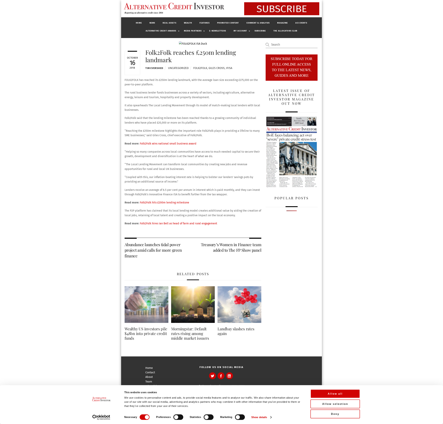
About (149, 377)
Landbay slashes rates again (236, 331)
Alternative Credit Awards (161, 31)
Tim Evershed (154, 68)
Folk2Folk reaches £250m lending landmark (190, 56)
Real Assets (169, 23)
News (152, 23)
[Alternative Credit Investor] (173, 6)
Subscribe (260, 31)
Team (148, 381)
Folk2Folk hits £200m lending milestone (164, 202)
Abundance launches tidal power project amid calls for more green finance (153, 250)
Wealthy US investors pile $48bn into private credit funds (146, 333)
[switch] (178, 417)
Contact (150, 372)
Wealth (188, 23)
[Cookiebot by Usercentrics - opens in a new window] (101, 417)
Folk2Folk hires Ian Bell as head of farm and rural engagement (179, 223)
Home (139, 23)
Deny (335, 413)
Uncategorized (178, 68)
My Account (240, 31)
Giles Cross (217, 68)
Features (205, 23)
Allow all (335, 393)
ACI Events (301, 23)
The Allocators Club (285, 31)
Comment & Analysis (258, 23)
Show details (259, 417)
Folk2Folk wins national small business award (168, 143)
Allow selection (335, 403)
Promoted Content (228, 23)
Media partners (193, 31)
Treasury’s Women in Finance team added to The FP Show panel (231, 247)
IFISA (229, 68)
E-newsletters (217, 31)
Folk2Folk (200, 68)
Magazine (282, 23)
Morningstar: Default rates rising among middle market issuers (190, 333)
